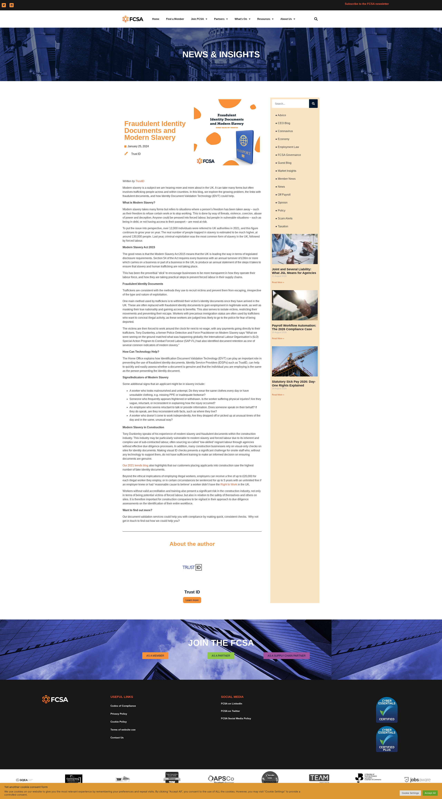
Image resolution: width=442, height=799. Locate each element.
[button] (316, 19)
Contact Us (117, 737)
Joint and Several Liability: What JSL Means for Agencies (294, 271)
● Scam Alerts (283, 218)
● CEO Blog (282, 123)
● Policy (280, 210)
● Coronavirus (284, 131)
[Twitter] (4, 5)
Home (155, 18)
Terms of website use (123, 729)
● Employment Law (287, 147)
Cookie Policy (118, 721)
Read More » (278, 282)
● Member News (285, 178)
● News (280, 186)
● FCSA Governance (288, 154)
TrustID (140, 181)
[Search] (313, 103)
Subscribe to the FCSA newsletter (367, 3)
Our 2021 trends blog (135, 465)
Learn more (192, 600)
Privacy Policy (118, 713)
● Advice (280, 115)
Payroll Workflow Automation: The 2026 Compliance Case (294, 327)
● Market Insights (285, 170)
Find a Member (175, 18)
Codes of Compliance (123, 705)
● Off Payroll (283, 194)
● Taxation (281, 226)
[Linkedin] (11, 5)
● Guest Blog (283, 162)
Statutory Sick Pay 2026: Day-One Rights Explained (294, 383)
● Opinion (281, 202)
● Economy (282, 139)
